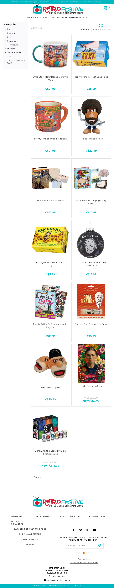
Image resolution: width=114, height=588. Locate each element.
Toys (9, 29)
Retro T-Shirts (43, 516)
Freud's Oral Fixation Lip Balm (91, 324)
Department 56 (14, 52)
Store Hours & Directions (84, 562)
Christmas (11, 41)
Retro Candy (17, 516)
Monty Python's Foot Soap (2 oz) (91, 77)
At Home (11, 49)
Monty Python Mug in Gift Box (50, 138)
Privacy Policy (29, 539)
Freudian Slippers (50, 387)
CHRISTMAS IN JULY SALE (16, 61)
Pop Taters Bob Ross (91, 138)
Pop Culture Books (70, 516)
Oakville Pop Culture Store (30, 529)
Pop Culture (12, 45)
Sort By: (85, 29)
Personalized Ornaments (17, 523)
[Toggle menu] (14, 8)
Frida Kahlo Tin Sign (91, 386)
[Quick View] (50, 70)
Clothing (11, 33)
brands (30, 544)
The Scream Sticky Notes (50, 200)
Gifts (9, 37)
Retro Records (97, 516)
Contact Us (84, 559)
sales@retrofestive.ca (58, 580)
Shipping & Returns (30, 534)
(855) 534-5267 (58, 577)
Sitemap (77, 586)
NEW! (9, 56)
